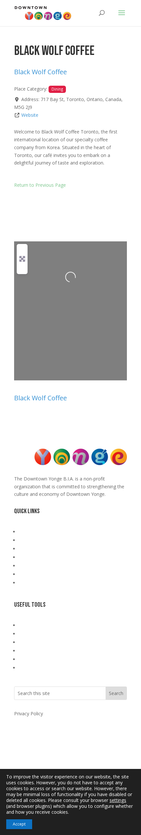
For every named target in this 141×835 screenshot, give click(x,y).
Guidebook (30, 549)
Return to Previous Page (40, 185)
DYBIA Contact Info (39, 625)
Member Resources (39, 574)
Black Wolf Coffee (40, 71)
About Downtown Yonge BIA (49, 540)
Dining (57, 89)
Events (26, 557)
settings (118, 800)
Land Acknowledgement (44, 532)
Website (29, 115)
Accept (19, 824)
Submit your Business (42, 642)
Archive (26, 583)
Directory (28, 566)
